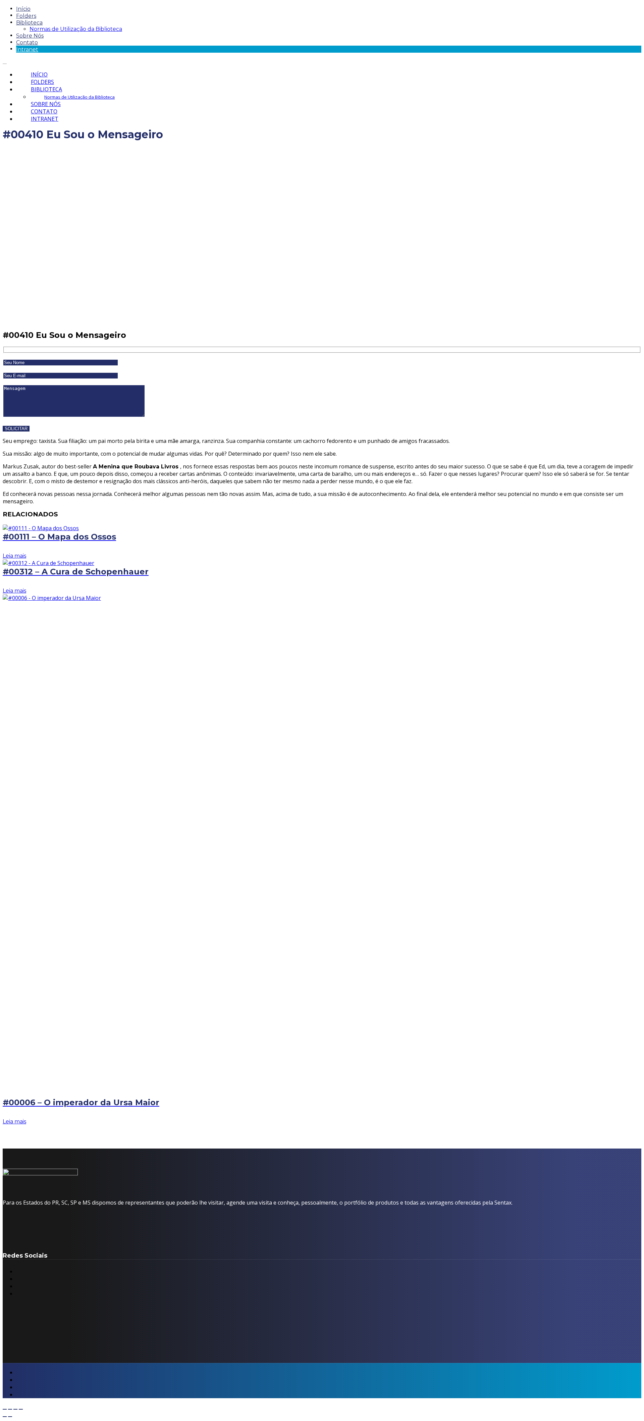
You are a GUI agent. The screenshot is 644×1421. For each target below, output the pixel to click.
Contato (27, 42)
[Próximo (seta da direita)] (10, 1416)
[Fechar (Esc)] (21, 1409)
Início (23, 9)
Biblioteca (29, 22)
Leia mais (14, 556)
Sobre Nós (30, 36)
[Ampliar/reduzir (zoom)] (5, 1409)
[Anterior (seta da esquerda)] (5, 1416)
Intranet (27, 49)
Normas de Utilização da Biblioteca (76, 29)
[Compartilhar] (15, 1409)
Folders (26, 16)
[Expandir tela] (10, 1409)
